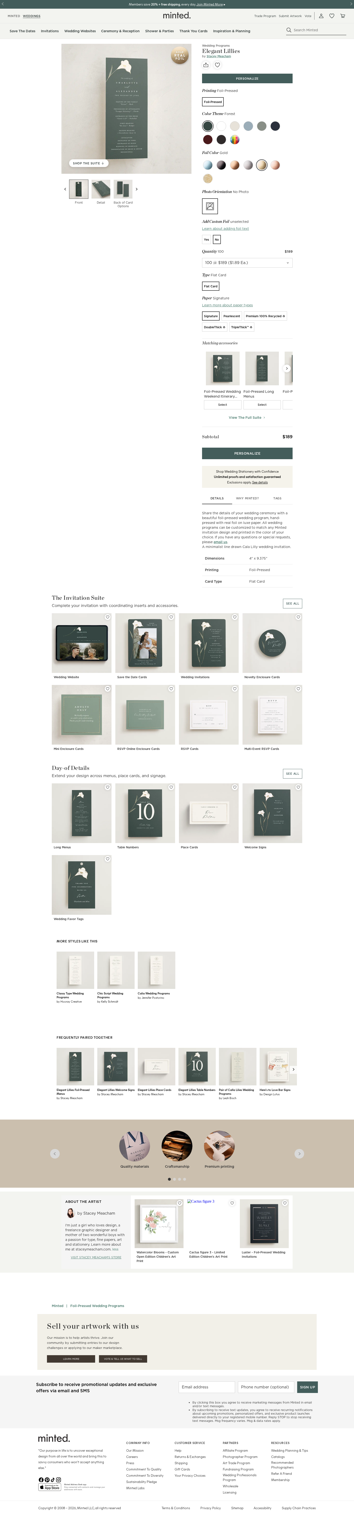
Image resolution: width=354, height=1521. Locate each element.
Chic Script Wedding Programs (110, 995)
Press (130, 1463)
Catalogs (278, 1456)
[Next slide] (136, 189)
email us (220, 542)
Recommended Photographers (282, 1464)
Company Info (138, 1443)
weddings (31, 16)
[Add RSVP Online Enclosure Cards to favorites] (171, 689)
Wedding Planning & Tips (289, 1450)
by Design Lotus (270, 1094)
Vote (308, 16)
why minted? (247, 498)
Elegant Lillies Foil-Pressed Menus (73, 1092)
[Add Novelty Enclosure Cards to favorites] (298, 617)
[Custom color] (235, 139)
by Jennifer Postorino (151, 997)
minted (14, 16)
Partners (230, 1443)
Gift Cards (182, 1469)
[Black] (221, 165)
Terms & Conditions (176, 1508)
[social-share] (206, 65)
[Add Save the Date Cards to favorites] (171, 617)
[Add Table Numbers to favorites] (171, 787)
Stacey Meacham (219, 56)
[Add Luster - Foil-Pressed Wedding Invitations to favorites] (285, 1203)
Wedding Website (66, 677)
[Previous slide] (65, 189)
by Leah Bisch (227, 1098)
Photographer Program (240, 1456)
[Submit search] (289, 30)
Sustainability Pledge (141, 1481)
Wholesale (230, 1486)
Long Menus (62, 847)
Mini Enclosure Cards (69, 749)
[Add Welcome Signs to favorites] (298, 787)
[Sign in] (321, 16)
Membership (280, 1479)
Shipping (181, 1463)
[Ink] (221, 139)
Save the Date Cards (132, 677)
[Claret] (208, 139)
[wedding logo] (177, 15)
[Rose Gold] (275, 165)
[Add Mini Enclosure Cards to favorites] (108, 689)
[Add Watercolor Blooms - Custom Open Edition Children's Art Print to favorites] (180, 1203)
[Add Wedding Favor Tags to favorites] (108, 859)
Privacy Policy (210, 1508)
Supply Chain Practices (299, 1508)
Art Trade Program (236, 1463)
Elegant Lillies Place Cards (154, 1090)
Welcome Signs (255, 847)
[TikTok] (53, 1479)
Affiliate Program (235, 1450)
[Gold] (262, 165)
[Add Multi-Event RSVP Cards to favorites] (298, 689)
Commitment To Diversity (145, 1475)
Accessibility (262, 1508)
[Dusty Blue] (248, 126)
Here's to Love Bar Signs (275, 1090)
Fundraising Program (238, 1469)
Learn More (71, 1359)
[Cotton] (221, 126)
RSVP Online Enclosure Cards (138, 749)
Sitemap (237, 1508)
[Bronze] (235, 165)
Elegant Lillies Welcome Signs (116, 1090)
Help (178, 1450)
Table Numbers (128, 847)
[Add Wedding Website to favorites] (108, 617)
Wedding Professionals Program (239, 1477)
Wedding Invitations (195, 677)
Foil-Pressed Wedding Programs (97, 1306)
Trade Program (265, 16)
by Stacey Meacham (70, 1098)
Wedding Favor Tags (69, 919)
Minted (57, 1306)
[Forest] (208, 126)
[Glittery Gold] (208, 178)
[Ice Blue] (208, 165)
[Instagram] (58, 1479)
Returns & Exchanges (190, 1456)
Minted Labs (135, 1488)
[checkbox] (222, 404)
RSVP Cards (189, 749)
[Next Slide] (287, 368)
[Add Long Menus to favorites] (108, 787)
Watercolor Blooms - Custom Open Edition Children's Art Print (158, 1256)
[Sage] (262, 126)
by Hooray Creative (69, 1001)
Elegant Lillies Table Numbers (196, 1090)
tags (277, 498)
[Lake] (275, 126)
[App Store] (49, 1489)
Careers (132, 1456)
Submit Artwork (290, 16)
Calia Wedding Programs (154, 993)
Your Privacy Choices (190, 1475)
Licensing (229, 1492)
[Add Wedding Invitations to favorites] (235, 617)
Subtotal (210, 436)
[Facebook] (41, 1479)
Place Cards (189, 847)
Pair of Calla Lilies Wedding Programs (236, 1092)
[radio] (213, 101)
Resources (280, 1443)
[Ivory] (235, 126)
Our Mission (135, 1450)
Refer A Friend (281, 1473)
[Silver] (248, 165)
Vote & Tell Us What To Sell (123, 1359)
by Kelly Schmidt (107, 1001)
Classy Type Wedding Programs (70, 995)
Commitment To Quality (143, 1469)
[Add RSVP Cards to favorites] (235, 689)
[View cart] (342, 16)
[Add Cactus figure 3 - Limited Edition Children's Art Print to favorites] (232, 1203)
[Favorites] (332, 16)
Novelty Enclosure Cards (262, 677)
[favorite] (217, 65)
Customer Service (190, 1443)
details (217, 498)
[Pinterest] (47, 1479)
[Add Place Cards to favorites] (235, 787)
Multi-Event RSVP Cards (261, 749)
